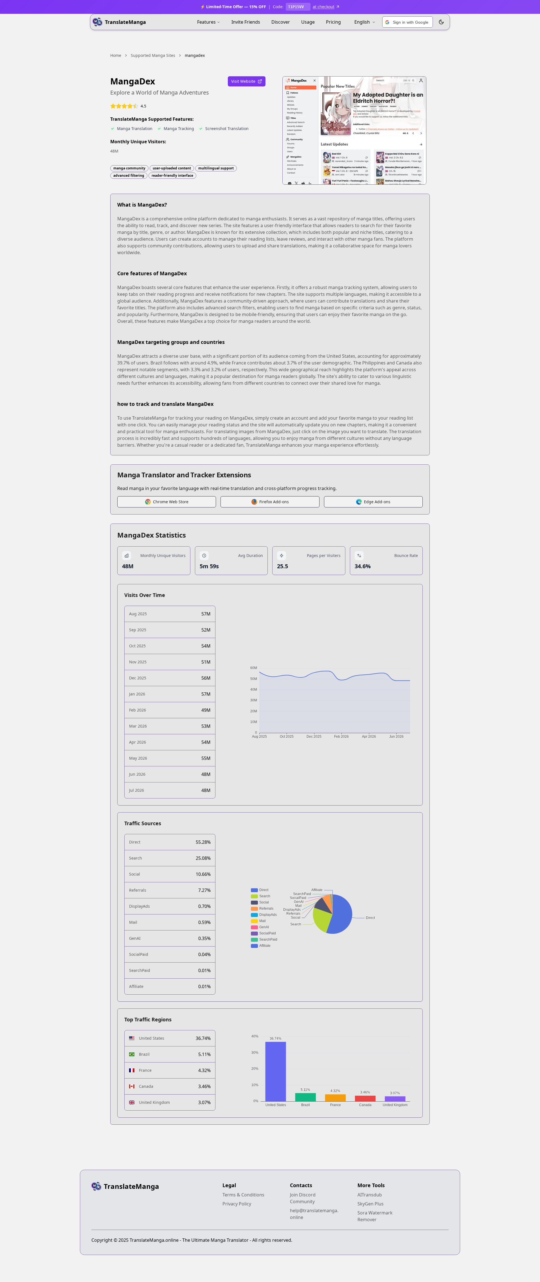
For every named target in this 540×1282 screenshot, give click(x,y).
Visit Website (243, 81)
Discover (280, 22)
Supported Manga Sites (153, 55)
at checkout (323, 6)
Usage (308, 22)
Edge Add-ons (377, 501)
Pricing (333, 22)
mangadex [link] (195, 55)
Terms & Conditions (243, 1195)
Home (115, 55)
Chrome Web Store (170, 501)
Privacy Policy (236, 1204)
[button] (407, 22)
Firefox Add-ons (274, 501)
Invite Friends (245, 22)
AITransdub (369, 1195)
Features (206, 22)
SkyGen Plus (370, 1204)
